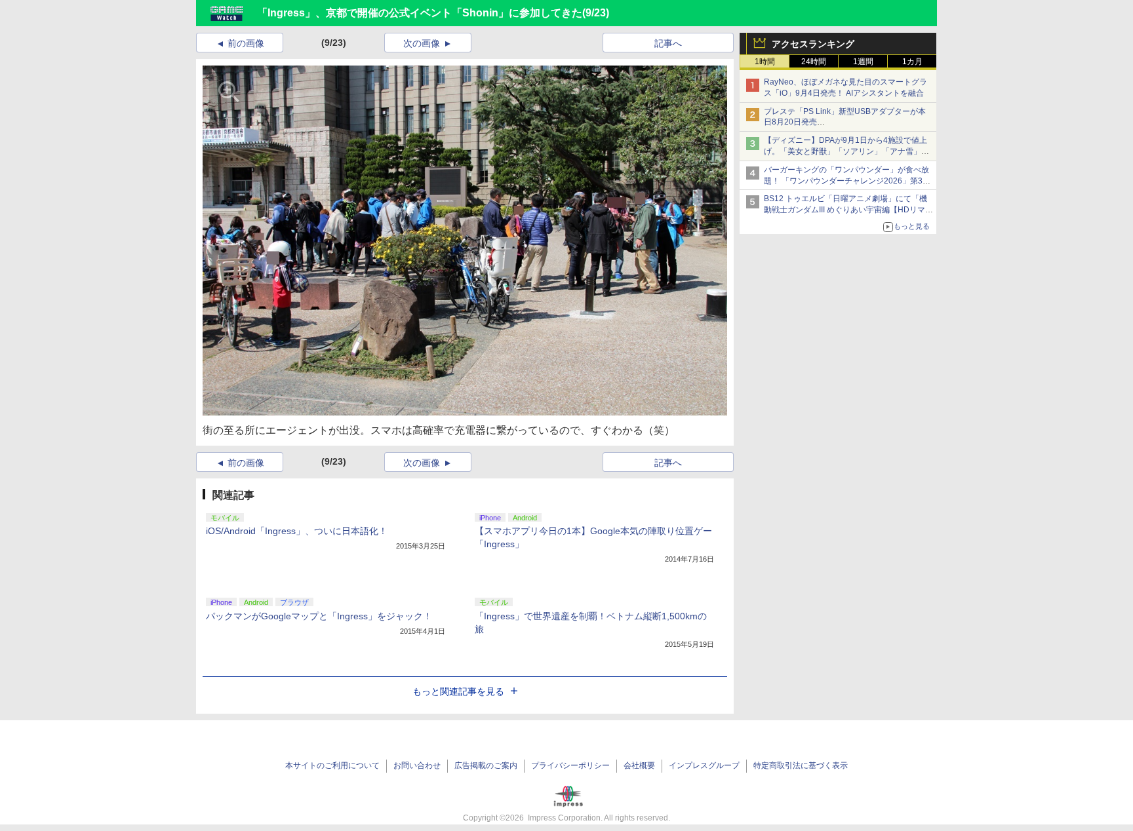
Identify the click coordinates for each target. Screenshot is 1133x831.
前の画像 (246, 43)
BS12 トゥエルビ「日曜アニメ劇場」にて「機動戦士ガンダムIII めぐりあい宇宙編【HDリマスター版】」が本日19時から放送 (848, 209)
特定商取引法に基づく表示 (800, 765)
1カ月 (912, 61)
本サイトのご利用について (332, 765)
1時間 (765, 61)
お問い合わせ (417, 765)
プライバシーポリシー (570, 765)
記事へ (668, 43)
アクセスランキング (813, 44)
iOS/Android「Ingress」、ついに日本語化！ (297, 531)
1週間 (863, 61)
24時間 (813, 61)
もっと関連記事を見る (458, 691)
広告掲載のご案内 (485, 765)
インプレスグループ (704, 765)
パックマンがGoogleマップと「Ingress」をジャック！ (319, 616)
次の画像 (421, 43)
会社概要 (639, 765)
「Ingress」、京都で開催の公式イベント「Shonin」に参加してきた (419, 12)
